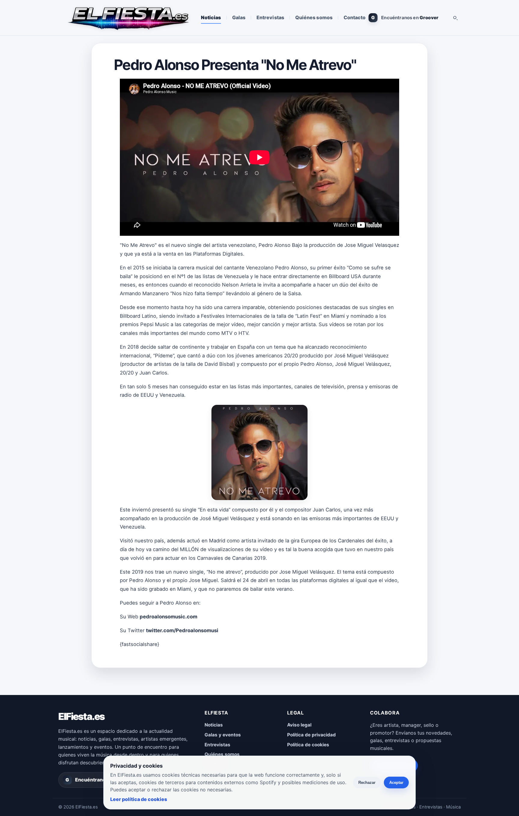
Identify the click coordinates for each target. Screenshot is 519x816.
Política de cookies (308, 745)
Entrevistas (270, 17)
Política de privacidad (311, 735)
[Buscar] (455, 17)
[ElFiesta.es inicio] (128, 17)
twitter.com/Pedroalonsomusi (182, 630)
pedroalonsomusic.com (168, 617)
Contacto (355, 17)
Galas (238, 17)
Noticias (211, 17)
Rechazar (366, 782)
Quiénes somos (313, 17)
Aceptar (396, 782)
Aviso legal (299, 725)
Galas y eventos (223, 735)
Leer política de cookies (138, 799)
